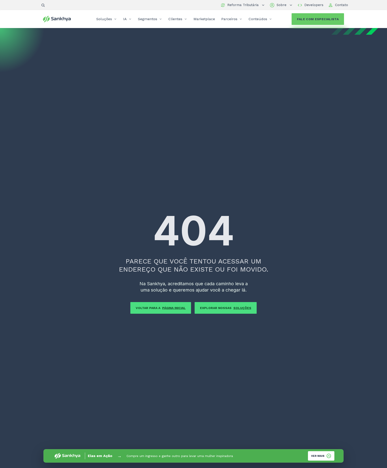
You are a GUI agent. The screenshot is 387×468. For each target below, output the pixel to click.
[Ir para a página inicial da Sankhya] (60, 19)
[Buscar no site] (43, 5)
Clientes (175, 19)
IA (125, 19)
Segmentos (147, 19)
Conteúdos (258, 19)
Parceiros (229, 19)
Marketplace (204, 19)
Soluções (104, 19)
